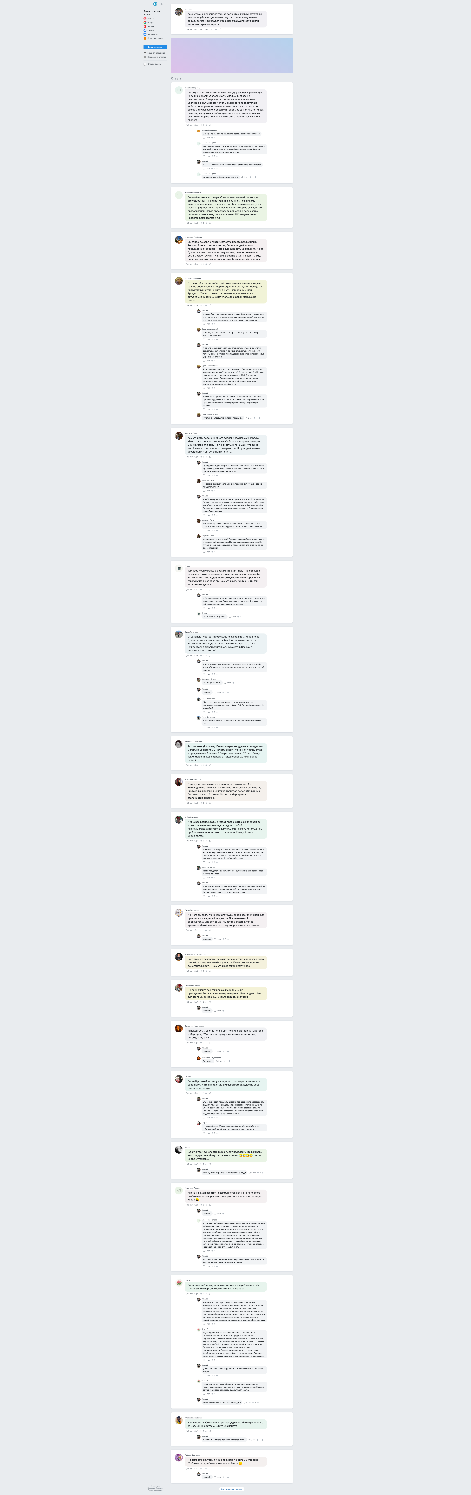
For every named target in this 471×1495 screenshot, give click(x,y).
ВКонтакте (152, 34)
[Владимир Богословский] (180, 957)
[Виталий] (180, 12)
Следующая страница (231, 1489)
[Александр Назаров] (180, 782)
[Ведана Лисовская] (199, 131)
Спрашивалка (154, 64)
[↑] (211, 29)
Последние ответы (156, 57)
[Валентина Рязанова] (180, 744)
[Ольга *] (180, 1283)
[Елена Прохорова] (180, 913)
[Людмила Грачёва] (180, 988)
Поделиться (220, 29)
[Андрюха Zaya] (180, 436)
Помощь (159, 1488)
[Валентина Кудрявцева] (180, 1028)
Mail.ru (150, 18)
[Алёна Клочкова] (180, 820)
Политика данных (155, 1490)
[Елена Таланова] (180, 634)
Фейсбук (151, 30)
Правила (151, 1488)
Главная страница (156, 53)
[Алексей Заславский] (180, 1420)
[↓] (216, 29)
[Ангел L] (180, 1150)
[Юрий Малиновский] (180, 281)
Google (150, 22)
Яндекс (150, 26)
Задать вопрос (155, 47)
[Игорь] (180, 568)
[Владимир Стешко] (199, 680)
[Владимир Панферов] (180, 240)
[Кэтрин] (180, 1079)
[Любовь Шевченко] (180, 1458)
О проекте (155, 1486)
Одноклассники (155, 38)
